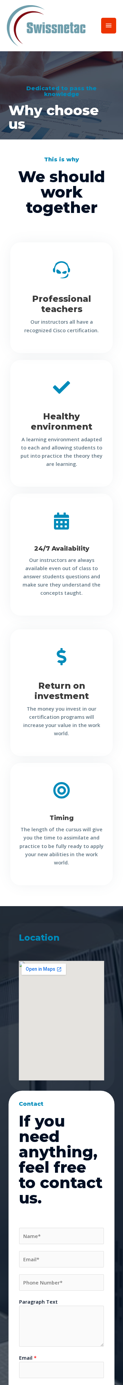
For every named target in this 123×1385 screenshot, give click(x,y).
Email (28, 1357)
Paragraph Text (38, 1301)
